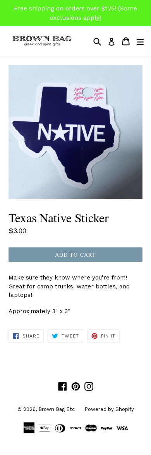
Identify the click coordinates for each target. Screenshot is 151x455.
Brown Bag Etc (56, 409)
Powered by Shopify (109, 409)
